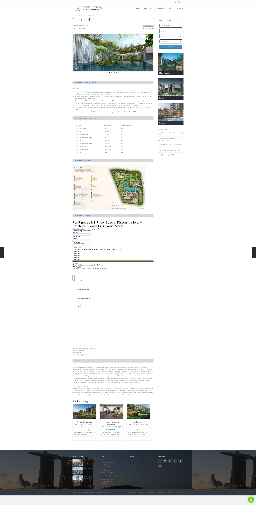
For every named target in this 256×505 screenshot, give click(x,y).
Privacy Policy (150, 501)
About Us (180, 8)
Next (156, 57)
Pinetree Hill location (81, 113)
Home (138, 8)
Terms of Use (161, 501)
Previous (70, 57)
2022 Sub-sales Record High (168, 133)
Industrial (134, 489)
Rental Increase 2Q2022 (167, 144)
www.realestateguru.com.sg (80, 363)
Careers (170, 8)
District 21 (84, 28)
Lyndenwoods (138, 430)
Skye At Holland (89, 468)
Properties (147, 8)
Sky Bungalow (164, 155)
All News (141, 501)
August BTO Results (166, 150)
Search (170, 46)
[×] (251, 500)
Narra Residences (84, 430)
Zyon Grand (88, 476)
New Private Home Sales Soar (169, 139)
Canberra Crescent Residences (111, 431)
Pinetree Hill (76, 97)
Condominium (81, 15)
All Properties (132, 501)
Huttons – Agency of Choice (176, 501)
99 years (85, 26)
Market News (159, 8)
